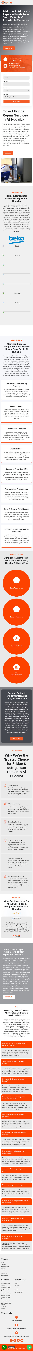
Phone (5, 81)
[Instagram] (14, 1340)
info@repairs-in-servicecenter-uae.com (16, 1336)
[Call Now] (4, 1347)
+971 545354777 (17, 1321)
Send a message (14, 63)
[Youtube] (21, 1340)
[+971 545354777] (16, 1317)
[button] (29, 2)
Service (5, 94)
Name (5, 75)
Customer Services (15, 58)
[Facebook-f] (11, 1340)
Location (6, 88)
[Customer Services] (5, 59)
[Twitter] (18, 1340)
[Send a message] (5, 66)
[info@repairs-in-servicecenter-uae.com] (16, 1332)
